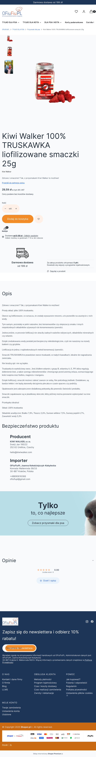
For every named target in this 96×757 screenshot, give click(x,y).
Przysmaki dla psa (33, 29)
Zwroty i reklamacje (44, 693)
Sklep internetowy (47, 754)
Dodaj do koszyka (17, 218)
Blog (4, 686)
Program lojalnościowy (45, 682)
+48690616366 (18, 476)
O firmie (6, 682)
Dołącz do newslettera (20, 648)
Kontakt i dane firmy (12, 679)
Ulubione (6, 714)
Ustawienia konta (11, 711)
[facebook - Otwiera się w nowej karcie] (92, 621)
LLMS (5, 689)
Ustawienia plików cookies (79, 693)
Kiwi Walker (6, 172)
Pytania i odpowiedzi (76, 682)
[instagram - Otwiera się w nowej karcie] (87, 621)
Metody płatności (42, 679)
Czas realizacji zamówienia (47, 689)
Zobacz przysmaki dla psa (48, 523)
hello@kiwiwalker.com (21, 452)
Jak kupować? (73, 679)
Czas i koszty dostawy (45, 686)
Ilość (4, 203)
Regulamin (71, 686)
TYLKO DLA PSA (18, 29)
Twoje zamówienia (11, 707)
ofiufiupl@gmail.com (20, 479)
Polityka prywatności (76, 689)
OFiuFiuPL (5, 29)
